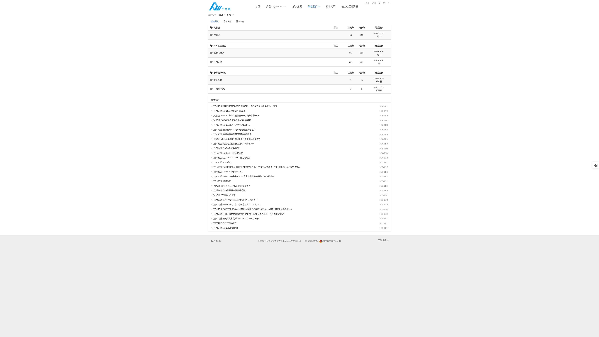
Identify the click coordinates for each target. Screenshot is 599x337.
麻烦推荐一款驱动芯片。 (236, 190)
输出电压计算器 (349, 6)
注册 (374, 3)
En (389, 3)
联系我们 (313, 6)
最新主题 (227, 21)
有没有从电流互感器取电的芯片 (237, 134)
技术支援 (218, 62)
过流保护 (227, 181)
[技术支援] (218, 106)
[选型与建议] (219, 148)
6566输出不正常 (228, 195)
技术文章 (330, 6)
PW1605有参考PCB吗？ (233, 172)
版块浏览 (215, 21)
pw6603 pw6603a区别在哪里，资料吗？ (240, 200)
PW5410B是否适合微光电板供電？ (236, 120)
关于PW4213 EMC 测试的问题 (236, 157)
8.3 (383, 240)
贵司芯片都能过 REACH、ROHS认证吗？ (241, 218)
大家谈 (217, 35)
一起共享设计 (220, 89)
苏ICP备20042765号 (311, 241)
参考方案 (218, 80)
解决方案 (297, 6)
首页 (257, 6)
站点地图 (217, 241)
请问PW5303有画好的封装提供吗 (236, 186)
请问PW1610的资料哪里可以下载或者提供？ (241, 139)
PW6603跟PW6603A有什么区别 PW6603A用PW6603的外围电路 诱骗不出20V (257, 209)
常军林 (379, 81)
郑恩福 (379, 90)
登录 (367, 3)
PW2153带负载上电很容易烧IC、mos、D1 (242, 204)
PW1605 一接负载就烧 (233, 153)
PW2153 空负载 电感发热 (234, 111)
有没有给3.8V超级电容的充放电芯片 (239, 129)
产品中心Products (275, 6)
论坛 (229, 15)
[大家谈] (217, 115)
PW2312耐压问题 (230, 228)
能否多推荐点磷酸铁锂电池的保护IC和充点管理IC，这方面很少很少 (253, 214)
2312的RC (227, 162)
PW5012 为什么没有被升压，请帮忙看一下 (240, 115)
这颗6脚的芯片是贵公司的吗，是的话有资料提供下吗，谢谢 (250, 106)
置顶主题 (240, 21)
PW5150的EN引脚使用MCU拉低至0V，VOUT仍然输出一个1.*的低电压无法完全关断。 (262, 167)
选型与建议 (219, 53)
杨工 (379, 36)
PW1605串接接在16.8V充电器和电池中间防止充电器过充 (248, 176)
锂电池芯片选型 (232, 148)
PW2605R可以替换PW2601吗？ (237, 125)
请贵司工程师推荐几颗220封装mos (238, 143)
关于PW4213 (230, 223)
